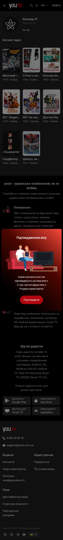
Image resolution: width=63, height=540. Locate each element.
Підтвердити (31, 299)
